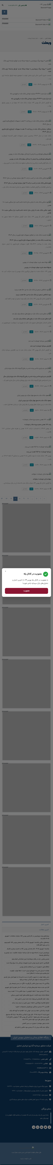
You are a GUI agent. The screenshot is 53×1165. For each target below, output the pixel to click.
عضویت (26, 590)
